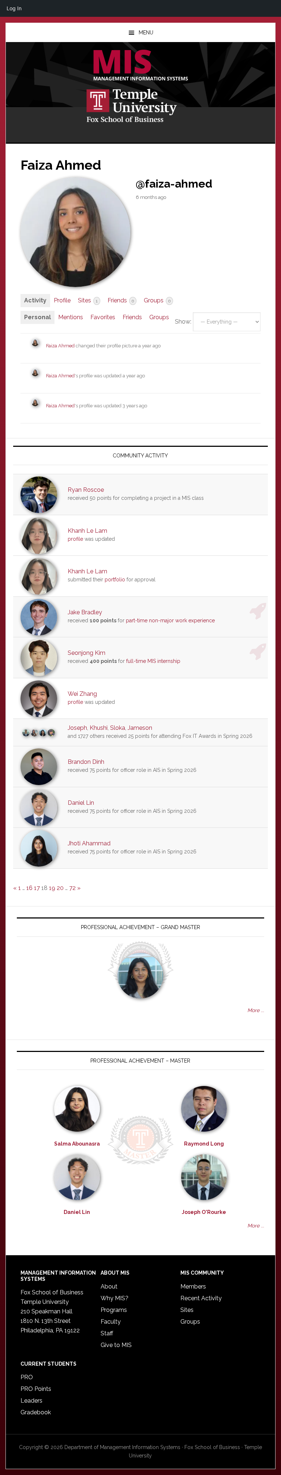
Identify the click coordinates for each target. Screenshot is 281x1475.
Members (193, 1286)
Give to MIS (116, 1345)
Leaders (31, 1400)
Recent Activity (201, 1298)
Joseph (77, 727)
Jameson (140, 727)
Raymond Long (204, 1144)
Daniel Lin (81, 802)
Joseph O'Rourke (204, 1212)
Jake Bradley (85, 612)
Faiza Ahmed (60, 345)
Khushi (99, 727)
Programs (114, 1309)
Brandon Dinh (86, 761)
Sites (88, 300)
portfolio (115, 579)
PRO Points (35, 1388)
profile (75, 539)
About (109, 1286)
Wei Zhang (82, 693)
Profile (62, 300)
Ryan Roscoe (86, 489)
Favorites (102, 317)
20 (60, 887)
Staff (107, 1333)
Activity (35, 300)
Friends (121, 300)
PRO (26, 1377)
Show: (183, 321)
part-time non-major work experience (170, 620)
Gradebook (35, 1412)
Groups (157, 300)
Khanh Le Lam (87, 530)
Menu (146, 32)
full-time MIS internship (153, 661)
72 (72, 887)
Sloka (117, 727)
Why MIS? (114, 1298)
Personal (37, 317)
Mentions (70, 317)
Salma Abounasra (77, 1144)
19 (52, 887)
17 (37, 887)
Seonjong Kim (86, 652)
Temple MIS (140, 65)
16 (29, 887)
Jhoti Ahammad (89, 843)
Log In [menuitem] (14, 8)
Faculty (111, 1321)
